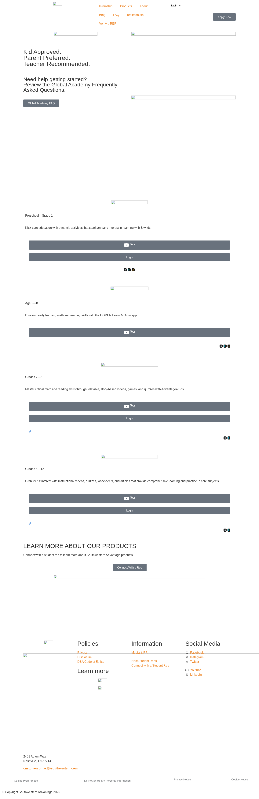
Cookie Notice (239, 779)
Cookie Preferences (26, 780)
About (144, 6)
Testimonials (135, 14)
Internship (105, 6)
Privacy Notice (182, 779)
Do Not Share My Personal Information (107, 780)
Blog (102, 14)
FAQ (116, 14)
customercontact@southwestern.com (50, 768)
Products (126, 6)
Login (174, 5)
